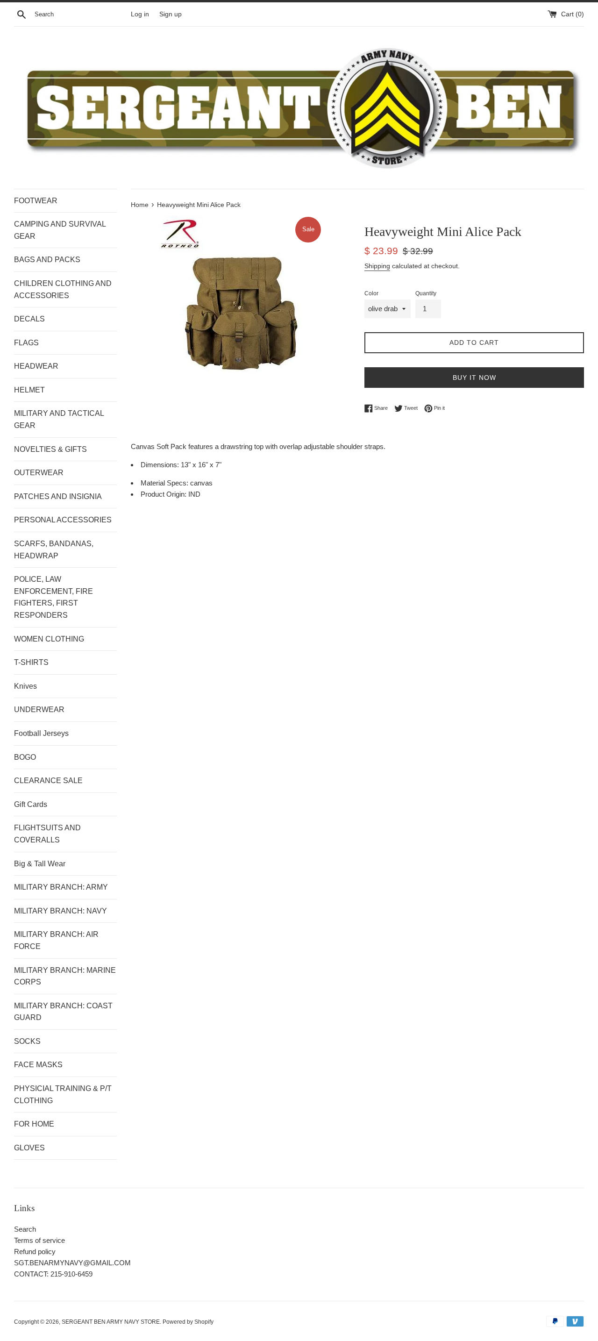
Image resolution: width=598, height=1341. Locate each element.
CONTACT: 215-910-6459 (53, 1274)
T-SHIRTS (31, 662)
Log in (140, 14)
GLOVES (29, 1148)
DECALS (29, 319)
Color (371, 293)
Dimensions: (161, 465)
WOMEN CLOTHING (49, 639)
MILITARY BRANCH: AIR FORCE (56, 940)
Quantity (425, 293)
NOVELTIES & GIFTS (50, 449)
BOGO (25, 757)
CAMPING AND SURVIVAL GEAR (60, 230)
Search (25, 1229)
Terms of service (39, 1240)
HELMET (29, 390)
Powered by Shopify (188, 1322)
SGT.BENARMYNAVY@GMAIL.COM (72, 1263)
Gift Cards (30, 804)
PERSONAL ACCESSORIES (63, 520)
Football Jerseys (41, 733)
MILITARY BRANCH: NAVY (60, 911)
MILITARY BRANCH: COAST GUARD (63, 1012)
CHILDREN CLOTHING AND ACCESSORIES (63, 289)
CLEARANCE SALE (48, 781)
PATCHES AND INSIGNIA (58, 496)
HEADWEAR (36, 366)
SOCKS (27, 1041)
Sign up (170, 14)
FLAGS (26, 343)
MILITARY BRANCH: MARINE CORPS (65, 976)
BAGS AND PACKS (47, 260)
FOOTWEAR (35, 201)
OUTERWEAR (39, 473)
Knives (25, 686)
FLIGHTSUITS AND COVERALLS (47, 834)
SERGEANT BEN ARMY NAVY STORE (111, 1322)
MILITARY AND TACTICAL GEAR (59, 419)
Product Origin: (164, 494)
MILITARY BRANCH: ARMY (61, 887)
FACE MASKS (38, 1065)
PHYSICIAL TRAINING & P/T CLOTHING (63, 1094)
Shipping (377, 266)
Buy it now (474, 377)
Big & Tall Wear (39, 864)
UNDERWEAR (39, 709)
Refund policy (35, 1251)
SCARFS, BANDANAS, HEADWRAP (53, 550)
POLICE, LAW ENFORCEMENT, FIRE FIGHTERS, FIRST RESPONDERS (53, 597)
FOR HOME (34, 1124)
